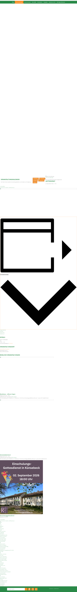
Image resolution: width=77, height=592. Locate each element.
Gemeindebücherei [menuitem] (3, 581)
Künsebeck (39, 2)
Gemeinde (11, 343)
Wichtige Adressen (61, 2)
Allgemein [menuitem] (1, 526)
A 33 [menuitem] (1, 524)
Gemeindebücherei (5, 455)
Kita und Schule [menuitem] (2, 531)
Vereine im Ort (52, 2)
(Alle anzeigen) (14, 396)
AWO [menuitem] (1, 527)
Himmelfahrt (2, 186)
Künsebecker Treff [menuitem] (3, 569)
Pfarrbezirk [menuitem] (2, 533)
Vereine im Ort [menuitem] (2, 566)
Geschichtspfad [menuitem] (2, 547)
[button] (38, 58)
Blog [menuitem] (1, 523)
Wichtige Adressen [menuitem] (3, 575)
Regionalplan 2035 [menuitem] (3, 578)
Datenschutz (56, 588)
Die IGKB (34, 2)
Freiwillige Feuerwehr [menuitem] (3, 580)
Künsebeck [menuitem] (2, 562)
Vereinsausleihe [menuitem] (3, 573)
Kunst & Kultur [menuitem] (2, 542)
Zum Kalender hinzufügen (4, 274)
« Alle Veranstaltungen (49, 177)
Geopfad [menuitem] (1, 564)
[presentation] (27, 357)
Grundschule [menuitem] (2, 583)
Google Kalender (3, 330)
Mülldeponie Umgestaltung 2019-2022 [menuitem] (7, 550)
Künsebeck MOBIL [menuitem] (3, 559)
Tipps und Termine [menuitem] (3, 536)
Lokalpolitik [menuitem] (2, 532)
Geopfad (45, 2)
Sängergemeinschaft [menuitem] (3, 535)
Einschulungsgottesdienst (7, 515)
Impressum (51, 588)
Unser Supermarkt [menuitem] (3, 556)
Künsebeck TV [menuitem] (2, 549)
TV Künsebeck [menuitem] (2, 537)
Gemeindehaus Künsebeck (4, 349)
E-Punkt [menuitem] (1, 579)
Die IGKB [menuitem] (1, 552)
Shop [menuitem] (1, 561)
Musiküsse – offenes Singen (7, 394)
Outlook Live (2, 333)
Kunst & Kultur (27, 2)
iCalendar (1, 331)
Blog (13, 2)
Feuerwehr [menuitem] (2, 528)
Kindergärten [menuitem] (2, 584)
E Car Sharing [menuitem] (2, 576)
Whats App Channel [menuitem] (3, 557)
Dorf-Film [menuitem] (1, 555)
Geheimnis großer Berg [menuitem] (4, 546)
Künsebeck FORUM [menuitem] (3, 560)
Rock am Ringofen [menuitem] (3, 545)
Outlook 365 (2, 332)
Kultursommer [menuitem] (2, 543)
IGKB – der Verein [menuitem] (3, 554)
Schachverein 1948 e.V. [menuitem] (4, 570)
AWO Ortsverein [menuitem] (3, 568)
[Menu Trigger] (0, 521)
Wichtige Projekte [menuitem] (3, 538)
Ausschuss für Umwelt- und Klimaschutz (7, 187)
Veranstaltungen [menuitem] (3, 540)
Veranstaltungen (19, 2)
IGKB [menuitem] (1, 530)
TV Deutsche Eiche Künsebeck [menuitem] (5, 571)
